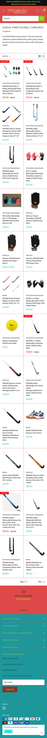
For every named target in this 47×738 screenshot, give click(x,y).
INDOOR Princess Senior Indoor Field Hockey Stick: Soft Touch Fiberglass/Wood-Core (11, 386)
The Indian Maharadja (11, 83)
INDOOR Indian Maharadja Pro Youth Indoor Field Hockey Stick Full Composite (10, 174)
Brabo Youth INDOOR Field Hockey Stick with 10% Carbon (11, 477)
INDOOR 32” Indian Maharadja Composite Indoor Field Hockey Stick (34, 344)
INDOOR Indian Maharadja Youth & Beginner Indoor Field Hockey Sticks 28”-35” (34, 132)
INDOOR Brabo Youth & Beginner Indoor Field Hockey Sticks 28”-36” (11, 300)
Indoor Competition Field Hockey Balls (10, 342)
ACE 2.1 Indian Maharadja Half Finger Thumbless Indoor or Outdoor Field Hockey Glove (34, 176)
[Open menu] (3, 11)
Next (40, 582)
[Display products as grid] (39, 56)
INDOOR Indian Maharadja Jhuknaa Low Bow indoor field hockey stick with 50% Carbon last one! (11, 522)
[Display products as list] (43, 56)
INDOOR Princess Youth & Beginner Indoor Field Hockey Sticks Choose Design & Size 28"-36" (11, 132)
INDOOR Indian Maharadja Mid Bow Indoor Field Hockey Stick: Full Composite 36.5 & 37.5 (34, 522)
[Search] (42, 18)
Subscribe (10, 689)
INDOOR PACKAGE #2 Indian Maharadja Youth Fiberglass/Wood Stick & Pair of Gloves (11, 89)
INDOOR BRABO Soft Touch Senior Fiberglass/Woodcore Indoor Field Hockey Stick (10, 435)
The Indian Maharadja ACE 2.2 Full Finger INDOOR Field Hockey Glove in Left (10, 219)
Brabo (4, 295)
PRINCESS (5, 380)
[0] (42, 10)
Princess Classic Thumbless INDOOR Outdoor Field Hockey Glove (34, 219)
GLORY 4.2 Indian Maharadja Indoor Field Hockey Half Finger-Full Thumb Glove (35, 302)
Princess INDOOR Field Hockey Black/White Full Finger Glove (34, 260)
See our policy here (23, 599)
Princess (5, 126)
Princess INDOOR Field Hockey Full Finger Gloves (11, 260)
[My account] (38, 11)
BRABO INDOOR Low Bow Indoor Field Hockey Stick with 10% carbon (35, 566)
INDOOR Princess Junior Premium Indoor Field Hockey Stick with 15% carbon (35, 479)
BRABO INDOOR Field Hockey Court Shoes (34, 431)
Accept (8, 731)
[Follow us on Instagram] (4, 708)
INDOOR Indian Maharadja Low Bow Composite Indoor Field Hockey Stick (11, 566)
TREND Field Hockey (33, 83)
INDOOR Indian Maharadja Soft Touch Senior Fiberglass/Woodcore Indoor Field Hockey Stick (34, 389)
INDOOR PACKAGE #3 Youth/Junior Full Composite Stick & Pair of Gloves (34, 89)
